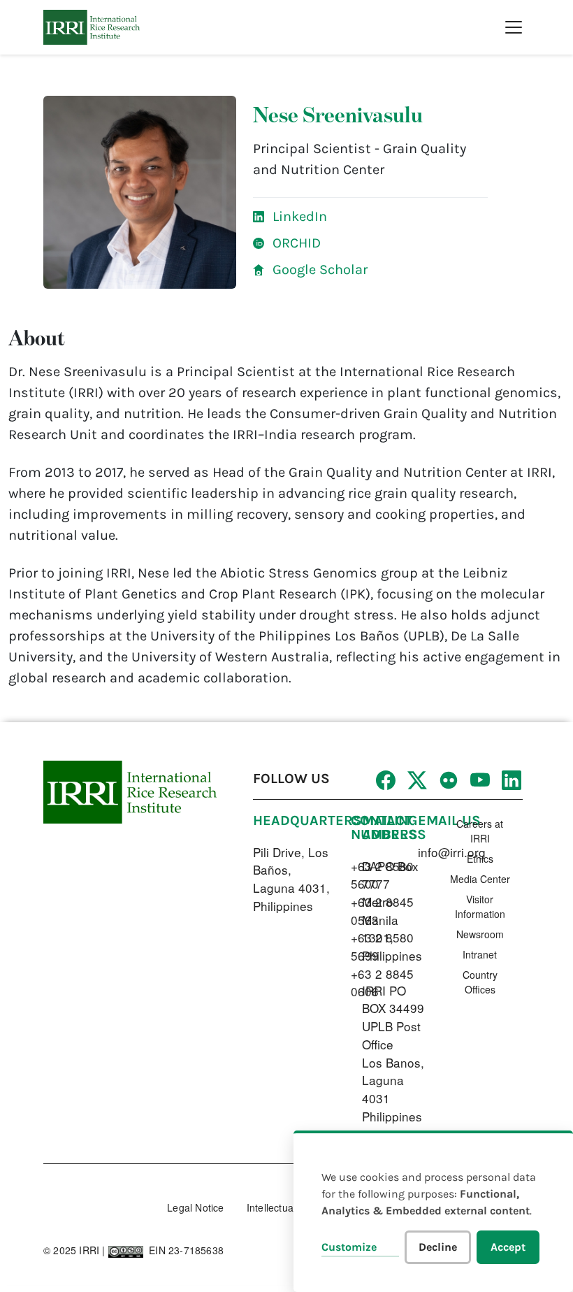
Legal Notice (195, 1207)
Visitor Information (480, 906)
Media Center (480, 879)
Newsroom (480, 934)
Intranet (480, 954)
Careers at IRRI (479, 831)
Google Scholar (320, 269)
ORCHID (297, 243)
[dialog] (433, 1211)
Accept (508, 1247)
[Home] (91, 27)
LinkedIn (300, 216)
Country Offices (480, 982)
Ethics (480, 859)
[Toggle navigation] (514, 27)
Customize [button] (349, 1247)
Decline (438, 1247)
